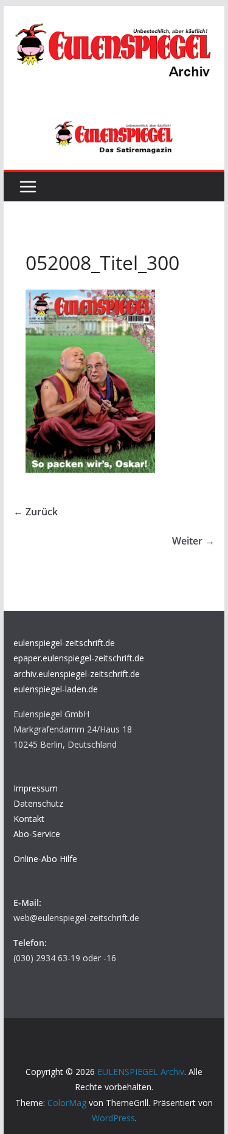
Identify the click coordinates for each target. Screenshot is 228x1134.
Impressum (35, 788)
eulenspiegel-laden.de (55, 689)
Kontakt (28, 818)
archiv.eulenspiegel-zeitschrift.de (76, 674)
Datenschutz (38, 803)
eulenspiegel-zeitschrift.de (64, 643)
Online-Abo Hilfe (45, 858)
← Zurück (35, 511)
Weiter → (193, 541)
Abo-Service (36, 834)
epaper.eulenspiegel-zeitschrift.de (78, 658)
